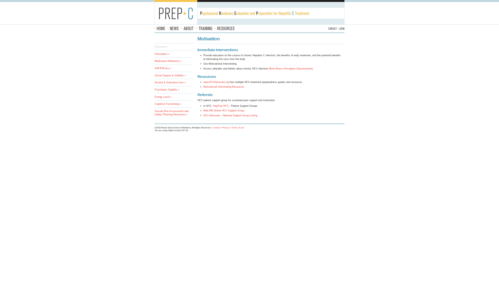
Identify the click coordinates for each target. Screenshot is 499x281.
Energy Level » (163, 96)
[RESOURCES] (224, 28)
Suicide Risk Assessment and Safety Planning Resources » (171, 113)
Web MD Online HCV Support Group (223, 110)
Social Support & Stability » (170, 75)
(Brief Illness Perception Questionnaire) (291, 68)
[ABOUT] (187, 28)
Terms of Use (237, 127)
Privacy (225, 127)
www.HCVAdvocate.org (216, 82)
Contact (216, 127)
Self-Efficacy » (163, 68)
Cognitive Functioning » (168, 103)
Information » (162, 53)
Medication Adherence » (168, 61)
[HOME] (160, 28)
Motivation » (161, 46)
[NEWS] (173, 28)
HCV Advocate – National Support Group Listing (230, 115)
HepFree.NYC (221, 105)
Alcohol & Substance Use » (170, 82)
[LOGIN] (341, 28)
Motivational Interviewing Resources (223, 86)
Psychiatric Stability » (167, 89)
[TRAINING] (204, 28)
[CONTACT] (332, 28)
